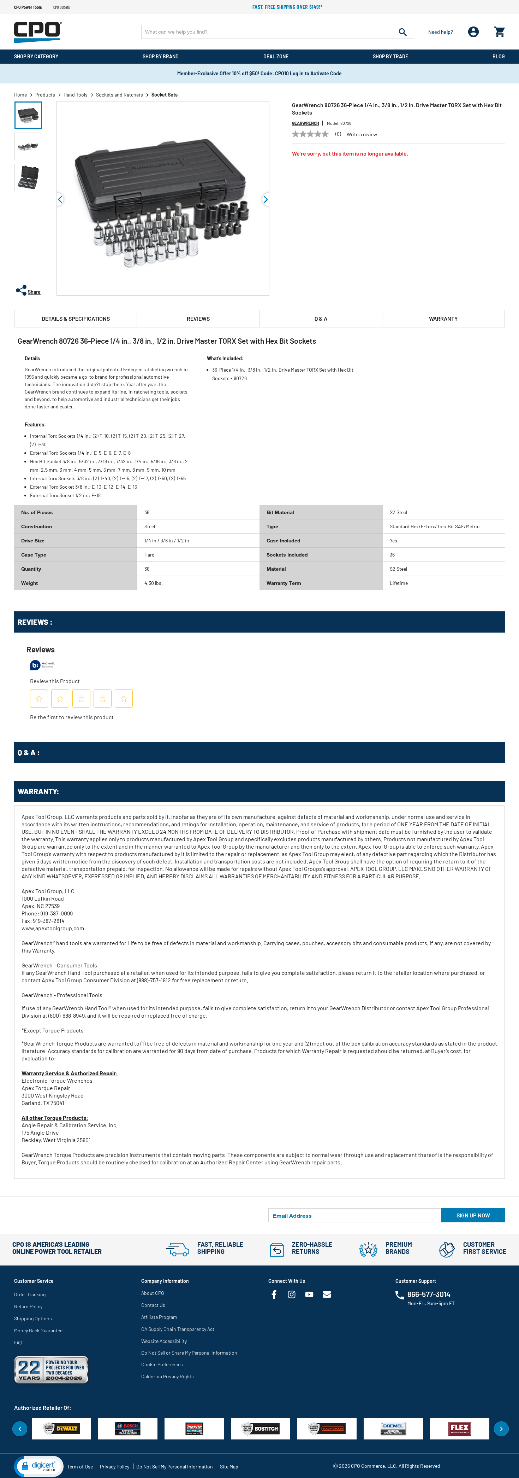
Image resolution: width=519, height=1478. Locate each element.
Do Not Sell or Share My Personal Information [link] (189, 1353)
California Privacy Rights (167, 1376)
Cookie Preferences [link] (162, 1364)
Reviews (198, 318)
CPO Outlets (61, 7)
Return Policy (28, 1306)
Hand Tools (76, 95)
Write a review (362, 134)
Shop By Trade (390, 56)
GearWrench (305, 123)
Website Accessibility (164, 1341)
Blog (499, 56)
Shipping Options (33, 1318)
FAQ (18, 1342)
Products (45, 95)
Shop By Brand (161, 56)
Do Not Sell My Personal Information (174, 1467)
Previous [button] (57, 199)
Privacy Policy (114, 1467)
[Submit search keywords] (403, 32)
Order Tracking (30, 1294)
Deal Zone (275, 56)
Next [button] (501, 1428)
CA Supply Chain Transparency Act (177, 1329)
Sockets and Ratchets (119, 95)
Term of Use (80, 1467)
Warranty (443, 318)
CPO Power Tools (28, 7)
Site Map (229, 1467)
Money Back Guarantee (38, 1330)
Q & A (321, 318)
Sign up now (473, 1215)
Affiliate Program (159, 1317)
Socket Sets (164, 95)
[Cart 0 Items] (499, 30)
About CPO (152, 1293)
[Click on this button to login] (473, 32)
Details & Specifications (76, 318)
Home (20, 95)
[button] (28, 115)
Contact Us (153, 1305)
